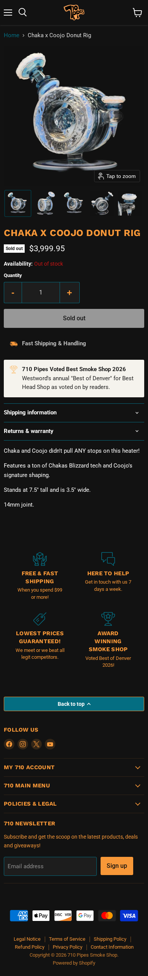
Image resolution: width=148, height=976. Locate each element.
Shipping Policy (110, 939)
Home (11, 35)
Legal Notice (27, 939)
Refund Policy (29, 947)
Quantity (13, 275)
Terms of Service (67, 939)
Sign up (117, 865)
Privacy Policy (67, 947)
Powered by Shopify (74, 963)
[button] (18, 203)
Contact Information (112, 947)
